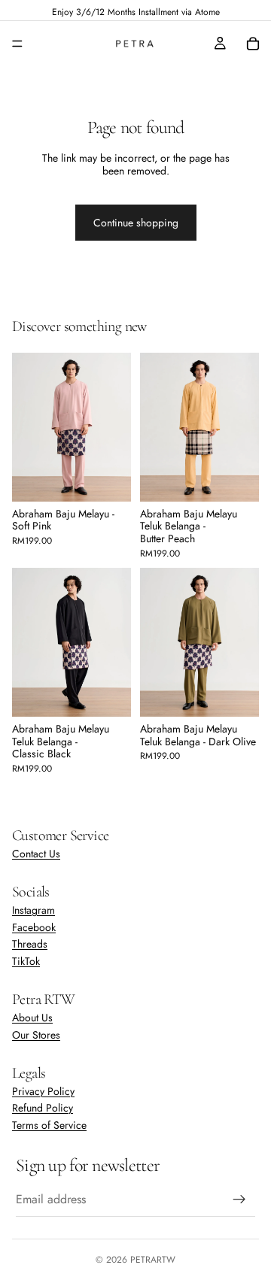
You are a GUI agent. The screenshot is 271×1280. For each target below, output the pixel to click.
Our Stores (36, 1034)
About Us (32, 1017)
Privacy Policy (43, 1091)
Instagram (33, 910)
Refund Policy (42, 1108)
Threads (29, 944)
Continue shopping (135, 222)
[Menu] (17, 43)
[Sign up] (239, 1199)
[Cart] (252, 43)
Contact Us (36, 853)
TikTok (26, 961)
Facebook (34, 927)
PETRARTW (152, 1259)
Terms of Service (49, 1125)
